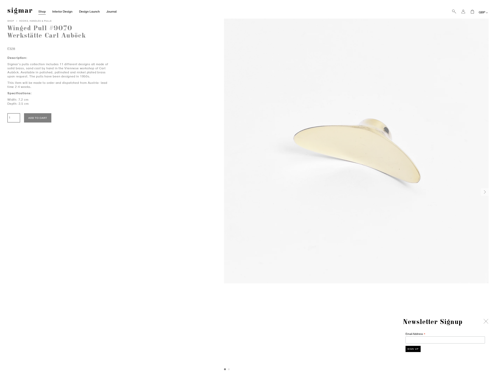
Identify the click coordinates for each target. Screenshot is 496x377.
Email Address (415, 334)
